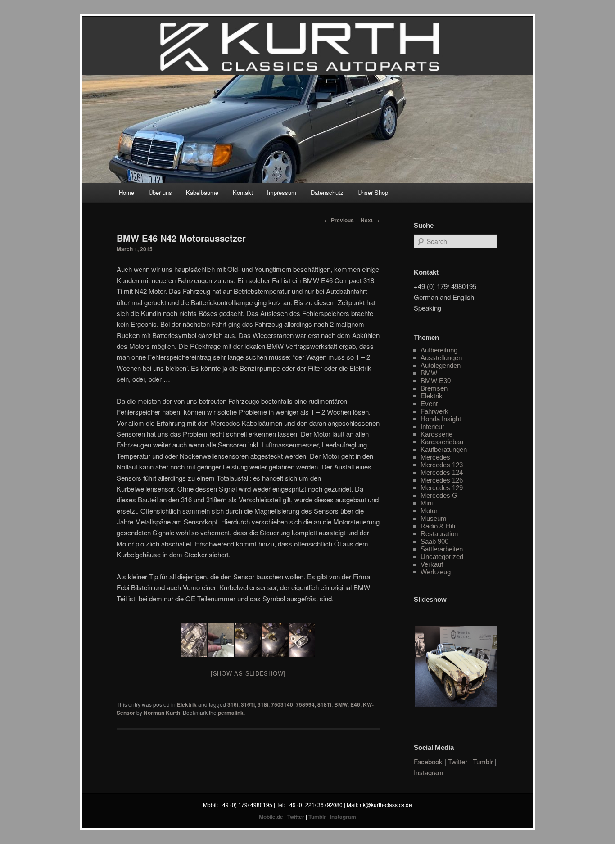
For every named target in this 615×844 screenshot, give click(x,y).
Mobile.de (271, 816)
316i (232, 704)
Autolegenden (441, 365)
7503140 (282, 704)
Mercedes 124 (442, 472)
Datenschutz (327, 192)
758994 (305, 704)
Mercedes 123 (442, 465)
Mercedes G (439, 495)
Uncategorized (442, 556)
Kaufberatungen (444, 449)
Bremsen (434, 388)
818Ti (324, 704)
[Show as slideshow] (248, 673)
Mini (427, 503)
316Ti (248, 704)
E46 (355, 704)
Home (126, 192)
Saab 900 (434, 541)
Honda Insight (441, 419)
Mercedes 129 (442, 488)
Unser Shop (372, 192)
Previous (339, 220)
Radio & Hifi (438, 526)
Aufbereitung (439, 350)
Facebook (428, 761)
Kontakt (243, 192)
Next (370, 220)
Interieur (432, 426)
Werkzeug (436, 572)
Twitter (457, 761)
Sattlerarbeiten (442, 549)
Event (429, 403)
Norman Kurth (162, 713)
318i (263, 704)
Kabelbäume (202, 192)
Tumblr (483, 761)
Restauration (439, 533)
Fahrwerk (434, 411)
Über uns (160, 192)
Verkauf (432, 564)
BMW (341, 704)
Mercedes (435, 457)
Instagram (428, 772)
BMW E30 (436, 380)
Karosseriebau (442, 442)
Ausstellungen (441, 357)
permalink (231, 713)
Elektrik (187, 704)
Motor (429, 511)
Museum (434, 518)
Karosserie (436, 434)
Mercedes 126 (442, 480)
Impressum (281, 192)
